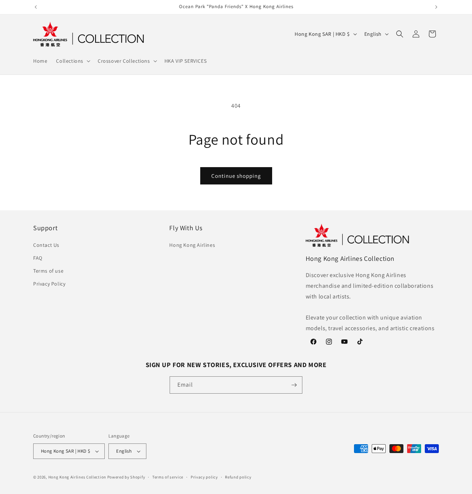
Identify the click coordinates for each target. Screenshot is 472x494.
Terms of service (167, 477)
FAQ (37, 258)
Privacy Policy (49, 283)
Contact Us (46, 245)
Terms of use (48, 270)
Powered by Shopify (126, 477)
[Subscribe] (294, 385)
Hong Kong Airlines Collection (77, 477)
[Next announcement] (436, 7)
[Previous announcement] (36, 7)
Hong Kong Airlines (192, 245)
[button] (72, 61)
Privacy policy (204, 477)
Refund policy (238, 477)
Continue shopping (236, 175)
